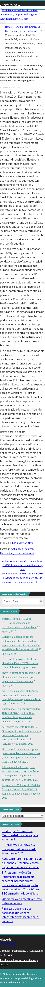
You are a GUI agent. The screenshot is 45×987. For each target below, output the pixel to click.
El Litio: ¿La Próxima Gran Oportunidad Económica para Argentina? (20, 835)
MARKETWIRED (22, 543)
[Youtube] (24, 4)
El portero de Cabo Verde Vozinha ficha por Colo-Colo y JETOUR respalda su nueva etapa (21, 789)
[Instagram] (21, 4)
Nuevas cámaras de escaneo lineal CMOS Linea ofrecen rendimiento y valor (22, 565)
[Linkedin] (26, 4)
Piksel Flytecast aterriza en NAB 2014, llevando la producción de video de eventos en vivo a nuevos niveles (22, 577)
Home (8, 26)
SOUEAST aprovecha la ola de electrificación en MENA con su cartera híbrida (20, 663)
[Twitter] (28, 4)
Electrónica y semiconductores (22, 30)
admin (9, 87)
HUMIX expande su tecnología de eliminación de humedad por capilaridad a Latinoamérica (21, 677)
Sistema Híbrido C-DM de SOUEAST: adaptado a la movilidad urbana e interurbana (19, 623)
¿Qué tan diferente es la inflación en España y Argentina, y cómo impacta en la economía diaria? (22, 863)
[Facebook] (30, 4)
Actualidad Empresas (28, 26)
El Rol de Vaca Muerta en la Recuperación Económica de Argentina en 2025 (19, 849)
